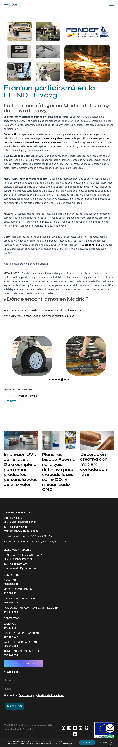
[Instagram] (69, 728)
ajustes (71, 744)
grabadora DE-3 (93, 244)
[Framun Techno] (11, 401)
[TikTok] (86, 728)
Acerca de (9, 389)
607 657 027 (11, 603)
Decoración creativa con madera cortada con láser (93, 464)
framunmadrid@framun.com (21, 568)
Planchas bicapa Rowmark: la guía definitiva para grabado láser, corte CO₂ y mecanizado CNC (58, 472)
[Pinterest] (75, 735)
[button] (8, 356)
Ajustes (103, 742)
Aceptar (87, 742)
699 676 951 (11, 628)
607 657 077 (11, 637)
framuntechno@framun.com (21, 531)
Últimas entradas (24, 389)
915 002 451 (11, 593)
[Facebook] (63, 728)
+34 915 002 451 (17, 564)
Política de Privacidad (22, 729)
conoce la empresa (23, 664)
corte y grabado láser (58, 138)
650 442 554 (11, 655)
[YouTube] (75, 728)
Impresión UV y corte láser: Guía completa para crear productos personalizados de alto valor (20, 469)
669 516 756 (11, 612)
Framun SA (10, 134)
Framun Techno (27, 396)
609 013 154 (11, 646)
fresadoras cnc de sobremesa (43, 142)
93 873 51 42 (11, 584)
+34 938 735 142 (17, 527)
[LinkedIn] (80, 728)
